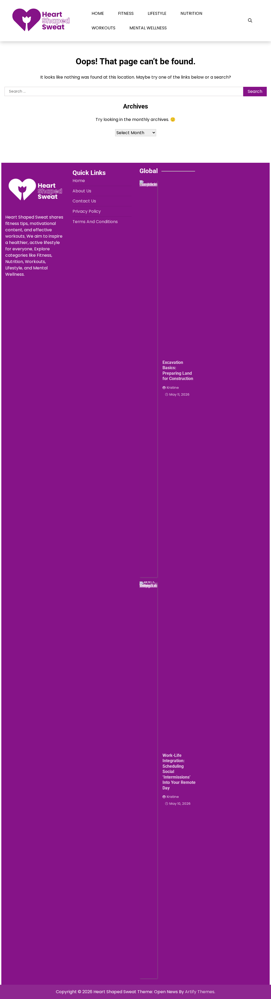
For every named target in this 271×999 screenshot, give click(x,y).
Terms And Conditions (95, 222)
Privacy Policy (87, 211)
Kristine (173, 387)
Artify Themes (199, 992)
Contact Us (84, 201)
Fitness (126, 13)
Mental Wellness (148, 28)
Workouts (103, 28)
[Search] (250, 21)
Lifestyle (157, 13)
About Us (82, 191)
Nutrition (191, 13)
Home (98, 13)
